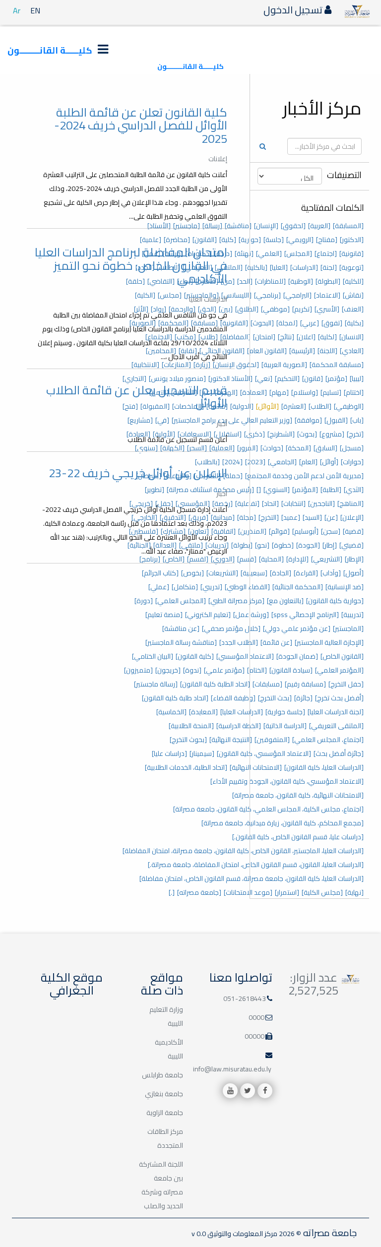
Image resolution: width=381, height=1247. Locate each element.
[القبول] (336, 420)
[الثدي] (354, 489)
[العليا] (279, 267)
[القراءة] (306, 572)
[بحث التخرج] (275, 697)
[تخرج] (355, 434)
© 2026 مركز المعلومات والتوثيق (253, 1233)
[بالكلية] (256, 267)
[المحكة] (298, 447)
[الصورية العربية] (284, 364)
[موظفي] (275, 309)
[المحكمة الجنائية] (297, 586)
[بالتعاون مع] (285, 600)
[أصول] (353, 572)
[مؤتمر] (336, 378)
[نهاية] (354, 892)
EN (35, 10)
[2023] (255, 461)
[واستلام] (304, 392)
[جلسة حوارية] (285, 711)
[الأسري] (327, 309)
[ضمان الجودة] (297, 656)
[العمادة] (253, 392)
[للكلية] (353, 281)
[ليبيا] (357, 378)
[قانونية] (351, 253)
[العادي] (352, 350)
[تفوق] (331, 322)
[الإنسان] (266, 225)
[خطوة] (283, 545)
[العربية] (319, 225)
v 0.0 (198, 1233)
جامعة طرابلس (162, 1074)
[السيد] (312, 517)
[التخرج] (268, 517)
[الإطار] (354, 559)
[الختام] (257, 670)
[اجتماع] (326, 253)
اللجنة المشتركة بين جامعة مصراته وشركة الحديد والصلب (161, 1185)
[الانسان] (351, 336)
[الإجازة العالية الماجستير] (329, 642)
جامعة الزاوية (164, 1112)
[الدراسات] (304, 267)
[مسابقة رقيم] (305, 684)
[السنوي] (276, 489)
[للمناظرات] (270, 281)
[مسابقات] (267, 684)
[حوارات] (352, 461)
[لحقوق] (293, 225)
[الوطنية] (300, 281)
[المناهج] (350, 503)
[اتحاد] (270, 503)
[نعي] (263, 378)
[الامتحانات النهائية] (256, 767)
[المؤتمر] (305, 489)
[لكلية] (327, 336)
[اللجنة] (327, 350)
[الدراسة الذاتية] (285, 725)
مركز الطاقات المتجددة (165, 1138)
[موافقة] (308, 420)
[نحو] (262, 545)
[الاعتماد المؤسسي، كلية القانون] (264, 753)
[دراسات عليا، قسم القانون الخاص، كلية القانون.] (298, 836)
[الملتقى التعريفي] (336, 725)
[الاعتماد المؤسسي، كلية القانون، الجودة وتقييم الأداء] (287, 781)
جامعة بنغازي (164, 1093)
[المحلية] (271, 559)
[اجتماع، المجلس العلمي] (328, 739)
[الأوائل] (267, 406)
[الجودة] (308, 545)
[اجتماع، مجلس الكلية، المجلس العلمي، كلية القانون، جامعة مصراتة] (268, 809)
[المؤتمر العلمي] (339, 670)
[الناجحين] (321, 503)
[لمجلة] (287, 322)
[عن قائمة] (276, 642)
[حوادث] (271, 447)
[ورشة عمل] (251, 614)
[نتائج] (286, 336)
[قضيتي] (351, 545)
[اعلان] (306, 336)
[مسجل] (352, 447)
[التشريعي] (326, 559)
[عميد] (290, 517)
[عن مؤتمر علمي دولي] (296, 628)
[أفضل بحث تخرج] (339, 697)
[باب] (357, 420)
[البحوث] (262, 322)
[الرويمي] (300, 239)
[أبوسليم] (305, 531)
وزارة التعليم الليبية (166, 1016)
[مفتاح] (326, 239)
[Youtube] (230, 1090)
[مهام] (279, 392)
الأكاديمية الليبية (169, 1049)
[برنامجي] (267, 295)
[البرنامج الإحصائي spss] (305, 614)
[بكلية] (354, 322)
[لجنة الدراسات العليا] (336, 711)
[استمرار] (287, 892)
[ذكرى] (254, 434)
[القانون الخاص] (342, 656)
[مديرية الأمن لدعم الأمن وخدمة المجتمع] (304, 475)
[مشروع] (331, 434)
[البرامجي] (297, 295)
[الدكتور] (352, 239)
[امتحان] (264, 336)
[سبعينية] (254, 572)
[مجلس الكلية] (322, 892)
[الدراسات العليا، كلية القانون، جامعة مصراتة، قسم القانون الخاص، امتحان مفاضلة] (251, 878)
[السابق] (325, 447)
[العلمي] (269, 253)
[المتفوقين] (272, 739)
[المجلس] (298, 253)
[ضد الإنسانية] (344, 586)
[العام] (308, 461)
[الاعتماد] (327, 295)
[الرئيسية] (302, 350)
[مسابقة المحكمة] (337, 364)
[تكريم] (302, 309)
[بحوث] (307, 434)
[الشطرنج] (281, 434)
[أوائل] (329, 461)
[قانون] (312, 378)
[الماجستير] (348, 628)
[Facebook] (264, 1090)
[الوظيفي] (349, 406)
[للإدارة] (297, 559)
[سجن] (330, 531)
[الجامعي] (282, 461)
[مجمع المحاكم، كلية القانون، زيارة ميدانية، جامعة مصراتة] (282, 822)
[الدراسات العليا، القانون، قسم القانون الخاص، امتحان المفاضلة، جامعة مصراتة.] (256, 864)
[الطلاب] (320, 406)
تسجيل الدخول (293, 9)
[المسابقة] (348, 225)
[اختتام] (354, 392)
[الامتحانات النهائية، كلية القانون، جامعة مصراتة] (298, 795)
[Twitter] (247, 1090)
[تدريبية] (352, 614)
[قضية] (353, 531)
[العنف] (353, 309)
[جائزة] (303, 697)
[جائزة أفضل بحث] (339, 753)
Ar (16, 10)
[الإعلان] (352, 517)
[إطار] (329, 545)
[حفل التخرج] (346, 684)
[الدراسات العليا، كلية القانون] (324, 767)
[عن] (331, 517)
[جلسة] (273, 239)
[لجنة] (328, 267)
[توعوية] (351, 267)
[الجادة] (280, 572)
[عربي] (309, 322)
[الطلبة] (330, 489)
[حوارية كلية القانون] (335, 600)
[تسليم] (330, 392)
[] (258, 489)
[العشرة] (293, 406)
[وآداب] (330, 572)
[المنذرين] (252, 531)
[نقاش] (353, 295)
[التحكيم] (287, 378)
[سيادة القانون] (291, 670)
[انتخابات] (293, 503)
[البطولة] (328, 281)
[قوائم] (279, 531)
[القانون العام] (267, 350)
